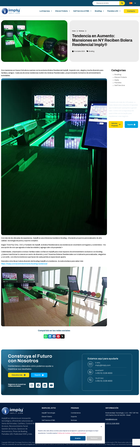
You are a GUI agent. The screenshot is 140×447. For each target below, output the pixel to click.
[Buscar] (122, 3)
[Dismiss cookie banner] (101, 427)
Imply (116, 80)
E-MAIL (97, 363)
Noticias (81, 31)
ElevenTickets (61, 11)
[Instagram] (31, 385)
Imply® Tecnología (48, 413)
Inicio (74, 31)
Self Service (119, 85)
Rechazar (94, 438)
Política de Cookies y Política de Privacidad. (71, 433)
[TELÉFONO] (90, 380)
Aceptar (78, 438)
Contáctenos (76, 413)
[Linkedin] (44, 385)
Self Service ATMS (81, 11)
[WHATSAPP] (90, 372)
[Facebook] (38, 385)
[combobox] (105, 3)
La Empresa (44, 11)
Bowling (98, 11)
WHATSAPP (99, 370)
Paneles (117, 83)
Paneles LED (112, 11)
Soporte (74, 416)
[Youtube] (51, 385)
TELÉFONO (99, 378)
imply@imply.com (102, 365)
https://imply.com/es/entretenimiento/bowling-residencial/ (24, 264)
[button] (46, 336)
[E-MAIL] (90, 364)
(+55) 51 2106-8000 (103, 373)
